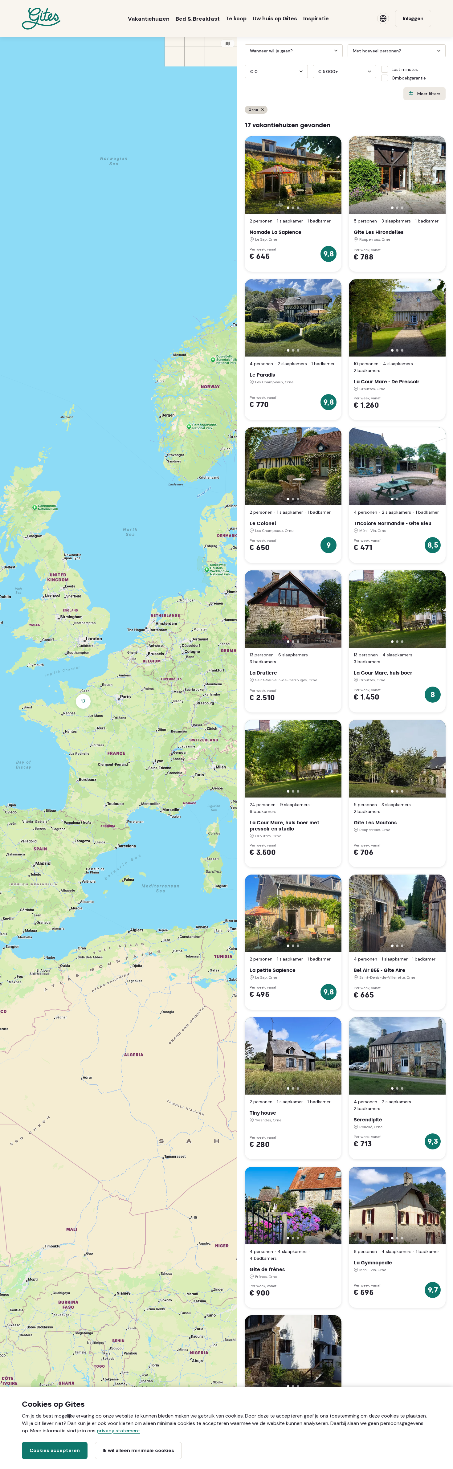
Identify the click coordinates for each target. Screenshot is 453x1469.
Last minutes (405, 69)
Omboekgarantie (409, 78)
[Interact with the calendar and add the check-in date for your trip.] (247, 51)
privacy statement (118, 1430)
